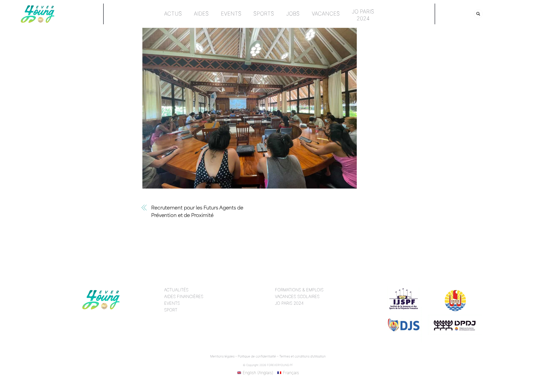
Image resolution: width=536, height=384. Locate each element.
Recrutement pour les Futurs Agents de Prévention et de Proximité (197, 212)
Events (231, 13)
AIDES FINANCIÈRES (183, 296)
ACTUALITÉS (176, 289)
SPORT (170, 309)
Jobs (293, 13)
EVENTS (172, 303)
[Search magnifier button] (478, 14)
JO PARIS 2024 (289, 303)
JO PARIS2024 (363, 15)
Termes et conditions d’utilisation (302, 356)
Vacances (326, 13)
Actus (173, 13)
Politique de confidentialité (257, 356)
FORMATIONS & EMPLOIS (299, 289)
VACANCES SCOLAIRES (297, 296)
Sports (263, 13)
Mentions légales (222, 356)
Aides (201, 13)
